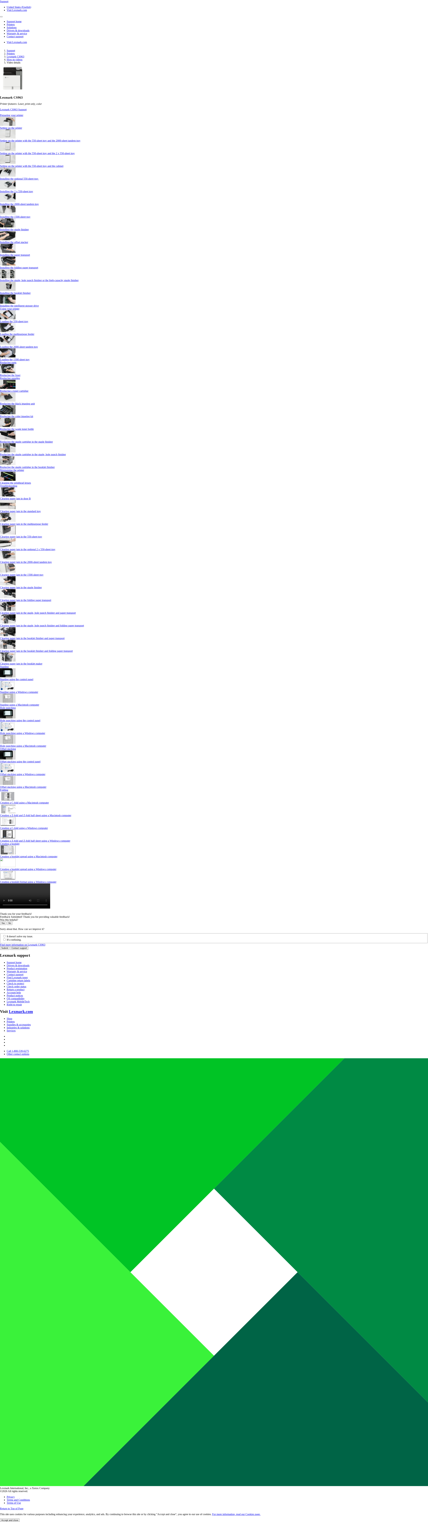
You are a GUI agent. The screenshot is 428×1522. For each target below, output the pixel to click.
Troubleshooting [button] (8, 485)
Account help (14, 992)
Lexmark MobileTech (18, 1001)
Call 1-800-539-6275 (18, 1051)
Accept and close (9, 1520)
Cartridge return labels (18, 980)
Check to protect (15, 983)
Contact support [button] (15, 36)
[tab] (214, 115)
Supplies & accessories (19, 1024)
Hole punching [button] (8, 707)
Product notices (15, 995)
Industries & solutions (18, 1027)
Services (11, 1030)
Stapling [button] (4, 666)
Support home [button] (14, 21)
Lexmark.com (21, 1011)
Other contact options (18, 1054)
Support (11, 50)
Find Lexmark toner (17, 977)
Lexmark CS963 (15, 56)
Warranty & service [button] (17, 33)
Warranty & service (17, 971)
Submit (4, 948)
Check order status (16, 986)
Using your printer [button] (9, 308)
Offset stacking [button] (8, 748)
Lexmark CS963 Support (13, 109)
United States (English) (19, 7)
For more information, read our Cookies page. (236, 1514)
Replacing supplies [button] (10, 378)
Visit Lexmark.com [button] (17, 10)
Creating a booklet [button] (9, 843)
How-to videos (14, 59)
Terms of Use (14, 1502)
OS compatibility (16, 998)
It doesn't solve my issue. (20, 936)
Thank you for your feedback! (16, 913)
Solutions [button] (12, 27)
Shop (9, 1018)
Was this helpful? (9, 919)
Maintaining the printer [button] (12, 470)
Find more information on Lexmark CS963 (22, 944)
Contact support (19, 948)
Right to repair (14, 1004)
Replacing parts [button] (8, 362)
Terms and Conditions (18, 1499)
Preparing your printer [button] (11, 115)
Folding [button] (4, 790)
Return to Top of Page (11, 1508)
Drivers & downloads (18, 965)
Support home (14, 962)
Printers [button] (11, 24)
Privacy (11, 1496)
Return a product (15, 989)
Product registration (17, 968)
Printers (11, 53)
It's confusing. (14, 939)
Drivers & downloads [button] (18, 30)
